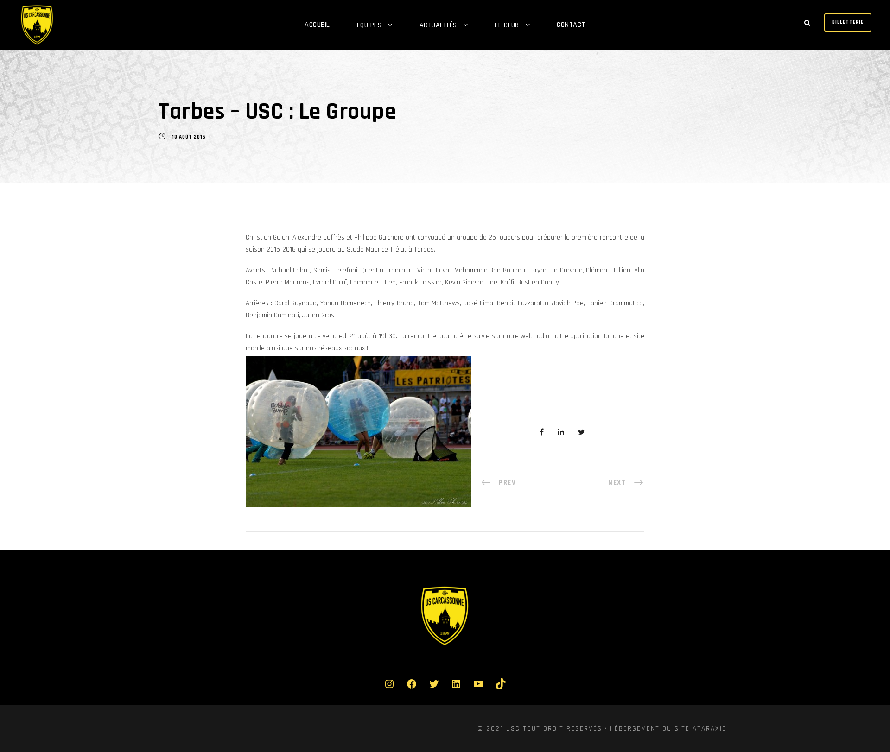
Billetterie (848, 22)
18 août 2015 (189, 137)
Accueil (317, 25)
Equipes (369, 25)
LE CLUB (507, 25)
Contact (571, 25)
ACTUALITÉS (438, 25)
